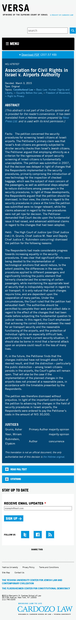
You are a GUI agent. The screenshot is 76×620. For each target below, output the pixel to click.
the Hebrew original (53, 456)
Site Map (6, 572)
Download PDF (30, 54)
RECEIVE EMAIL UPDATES (25, 503)
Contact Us (19, 572)
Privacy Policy (28, 567)
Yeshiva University (10, 567)
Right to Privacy (15, 96)
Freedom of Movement (58, 92)
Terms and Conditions (49, 567)
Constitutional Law (23, 89)
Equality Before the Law (29, 92)
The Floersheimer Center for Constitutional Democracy (36, 588)
